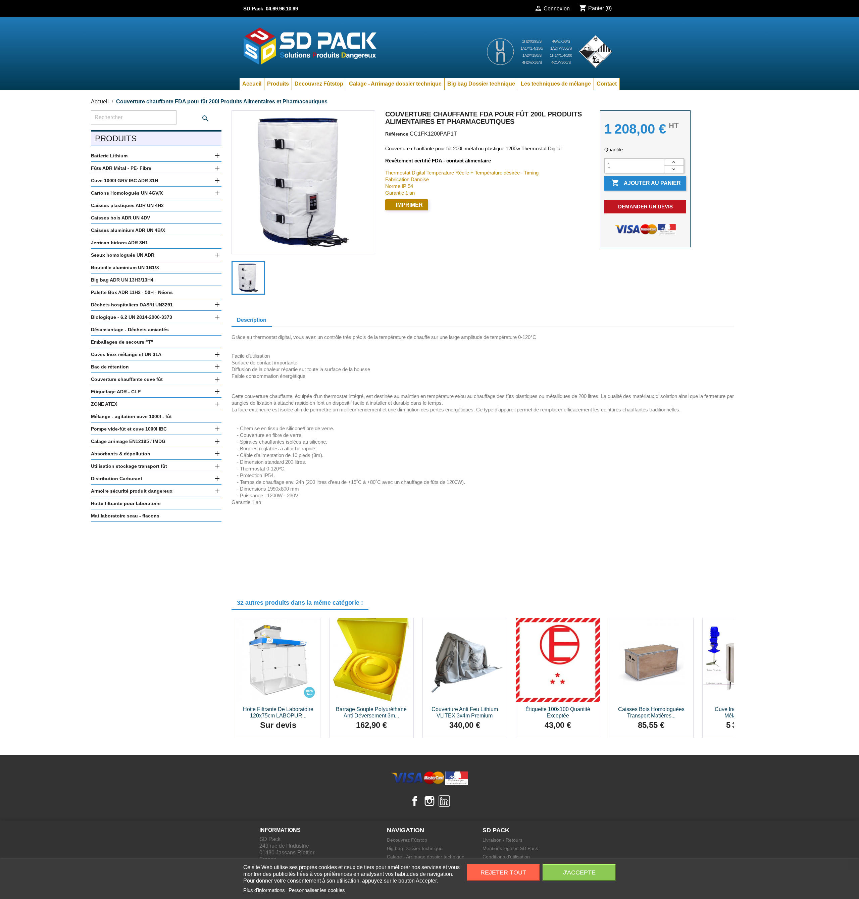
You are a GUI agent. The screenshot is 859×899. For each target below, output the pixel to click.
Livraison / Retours (502, 840)
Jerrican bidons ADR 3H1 (119, 242)
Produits (278, 84)
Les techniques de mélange (556, 84)
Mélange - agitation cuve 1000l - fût (131, 416)
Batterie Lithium (109, 155)
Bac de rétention (110, 366)
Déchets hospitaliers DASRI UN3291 (132, 304)
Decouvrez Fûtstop (319, 84)
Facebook (414, 801)
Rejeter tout (503, 872)
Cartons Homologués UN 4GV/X (127, 193)
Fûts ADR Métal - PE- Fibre (121, 168)
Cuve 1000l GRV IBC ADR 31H (124, 180)
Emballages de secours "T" (122, 342)
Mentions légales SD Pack (510, 848)
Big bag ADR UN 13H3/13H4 (122, 280)
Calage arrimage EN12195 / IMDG (128, 441)
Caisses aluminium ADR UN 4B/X (128, 230)
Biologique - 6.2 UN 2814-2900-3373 (131, 317)
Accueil (251, 84)
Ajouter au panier (646, 183)
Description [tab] (251, 320)
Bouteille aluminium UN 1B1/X (125, 267)
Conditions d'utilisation (506, 856)
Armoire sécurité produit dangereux (131, 491)
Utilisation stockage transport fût (129, 466)
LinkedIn (444, 801)
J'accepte (579, 872)
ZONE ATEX (104, 404)
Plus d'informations (264, 890)
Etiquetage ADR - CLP (116, 391)
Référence (396, 134)
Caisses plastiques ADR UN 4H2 (127, 205)
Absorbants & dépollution (120, 453)
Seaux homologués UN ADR (122, 255)
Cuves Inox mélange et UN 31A (126, 354)
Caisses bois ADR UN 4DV (120, 217)
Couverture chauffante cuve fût (127, 379)
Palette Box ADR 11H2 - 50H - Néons (132, 292)
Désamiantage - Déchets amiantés (130, 329)
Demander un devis (645, 206)
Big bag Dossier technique (481, 84)
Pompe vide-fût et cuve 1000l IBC (129, 429)
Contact (607, 84)
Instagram (429, 801)
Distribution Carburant (116, 478)
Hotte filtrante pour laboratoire (126, 503)
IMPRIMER (409, 205)
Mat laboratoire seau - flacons (125, 515)
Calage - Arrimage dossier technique (395, 84)
